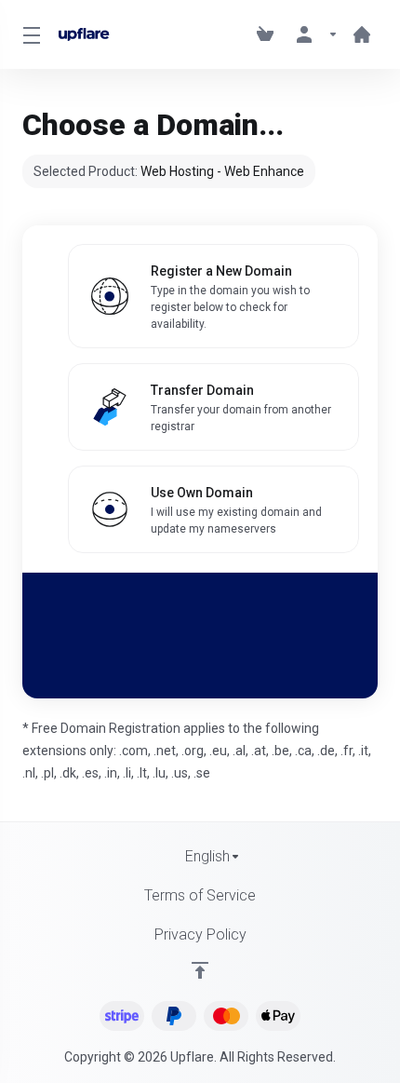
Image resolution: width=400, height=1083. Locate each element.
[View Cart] (268, 34)
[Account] (317, 34)
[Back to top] (200, 970)
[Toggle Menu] (29, 34)
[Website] (362, 34)
